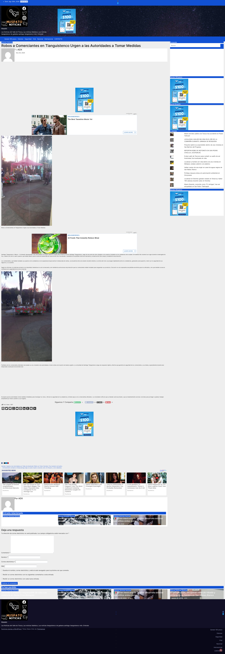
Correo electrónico (8, 562)
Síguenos (173, 48)
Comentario (5, 553)
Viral (34, 39)
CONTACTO (58, 39)
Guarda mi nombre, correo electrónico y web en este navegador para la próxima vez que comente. (36, 570)
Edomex (20, 39)
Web (2, 566)
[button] (221, 39)
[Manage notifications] (220, 650)
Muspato (4, 28)
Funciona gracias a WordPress (11, 629)
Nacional (40, 39)
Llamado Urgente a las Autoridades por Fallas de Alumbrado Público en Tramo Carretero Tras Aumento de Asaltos (32, 466)
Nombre (4, 557)
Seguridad (28, 39)
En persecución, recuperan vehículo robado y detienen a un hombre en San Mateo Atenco (192, 593)
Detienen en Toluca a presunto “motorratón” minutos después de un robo (84, 519)
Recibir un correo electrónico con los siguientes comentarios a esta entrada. (28, 574)
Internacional (48, 39)
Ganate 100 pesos (10, 39)
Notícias (17, 516)
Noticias (10, 42)
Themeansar (41, 629)
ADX (20, 49)
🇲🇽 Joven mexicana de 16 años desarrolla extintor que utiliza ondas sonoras (138, 519)
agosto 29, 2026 (8, 598)
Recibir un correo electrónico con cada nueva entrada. (21, 579)
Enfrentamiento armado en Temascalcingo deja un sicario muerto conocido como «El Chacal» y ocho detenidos (32, 467)
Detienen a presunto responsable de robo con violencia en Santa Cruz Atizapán (25, 519)
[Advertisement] (54, 74)
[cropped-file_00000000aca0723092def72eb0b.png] (84, 117)
